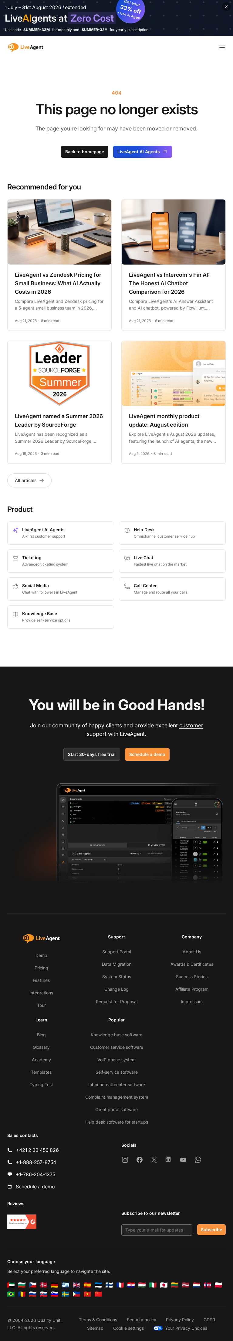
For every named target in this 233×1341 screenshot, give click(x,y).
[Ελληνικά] (65, 1285)
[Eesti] (98, 1285)
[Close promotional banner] (226, 6)
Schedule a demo (147, 754)
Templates (41, 1072)
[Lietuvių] (174, 1285)
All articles (26, 480)
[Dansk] (43, 1285)
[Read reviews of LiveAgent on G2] (21, 1222)
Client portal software (116, 1109)
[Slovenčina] (43, 1294)
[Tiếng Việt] (87, 1294)
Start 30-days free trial (92, 754)
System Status (116, 976)
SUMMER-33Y (94, 29)
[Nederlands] (196, 1285)
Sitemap (95, 1328)
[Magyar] (142, 1285)
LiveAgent (132, 734)
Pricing (41, 967)
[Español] (87, 1285)
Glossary (41, 1047)
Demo (41, 955)
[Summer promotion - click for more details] (116, 18)
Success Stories (192, 976)
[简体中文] (98, 1294)
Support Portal (116, 951)
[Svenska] (65, 1294)
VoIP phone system (116, 1059)
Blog (41, 1034)
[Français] (120, 1285)
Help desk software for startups (116, 1121)
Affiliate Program (191, 989)
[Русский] (32, 1294)
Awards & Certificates (192, 964)
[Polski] (218, 1285)
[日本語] (163, 1285)
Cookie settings (128, 1328)
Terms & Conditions (98, 1319)
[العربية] (11, 1285)
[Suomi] (109, 1285)
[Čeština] (32, 1285)
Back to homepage (84, 151)
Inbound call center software (116, 1084)
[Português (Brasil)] (11, 1294)
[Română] (21, 1294)
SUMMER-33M (36, 29)
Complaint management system (116, 1097)
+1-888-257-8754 (36, 1162)
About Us (192, 951)
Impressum (192, 1001)
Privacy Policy (180, 1319)
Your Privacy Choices (186, 1328)
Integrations (41, 992)
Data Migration (116, 964)
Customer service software (116, 1047)
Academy (41, 1059)
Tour (41, 1005)
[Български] (21, 1285)
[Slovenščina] (54, 1294)
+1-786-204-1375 (35, 1174)
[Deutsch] (54, 1285)
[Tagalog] (76, 1294)
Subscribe (211, 1229)
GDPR (209, 1319)
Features (41, 980)
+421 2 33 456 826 (37, 1150)
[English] (76, 1285)
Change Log (116, 989)
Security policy (141, 1319)
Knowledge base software (116, 1034)
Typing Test (41, 1084)
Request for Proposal (116, 1001)
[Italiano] (153, 1285)
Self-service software (117, 1072)
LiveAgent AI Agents (138, 151)
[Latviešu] (185, 1285)
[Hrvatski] (131, 1285)
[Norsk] (207, 1285)
